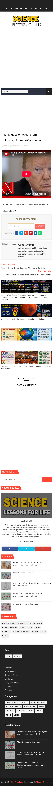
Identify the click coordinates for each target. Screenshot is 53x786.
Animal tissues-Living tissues (27, 604)
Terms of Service (12, 675)
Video (5, 636)
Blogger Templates (44, 782)
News (25, 146)
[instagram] (46, 9)
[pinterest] (21, 9)
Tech (43, 632)
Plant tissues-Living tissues (26, 573)
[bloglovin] (26, 9)
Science (6, 632)
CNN (14, 211)
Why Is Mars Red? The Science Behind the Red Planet (23, 319)
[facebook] (6, 9)
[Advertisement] (26, 58)
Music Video (26, 627)
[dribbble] (31, 9)
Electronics (8, 623)
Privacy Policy (10, 671)
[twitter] (11, 9)
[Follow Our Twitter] (26, 549)
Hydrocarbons (9, 627)
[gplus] (16, 9)
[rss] (36, 9)
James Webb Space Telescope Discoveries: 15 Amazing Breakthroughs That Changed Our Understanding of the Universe (24, 297)
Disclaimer (9, 679)
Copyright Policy (11, 683)
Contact (8, 686)
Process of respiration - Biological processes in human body (31, 765)
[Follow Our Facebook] (10, 549)
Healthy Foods (35, 623)
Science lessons (21, 632)
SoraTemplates (17, 782)
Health (21, 623)
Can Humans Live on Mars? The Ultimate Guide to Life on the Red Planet (26, 367)
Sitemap (8, 690)
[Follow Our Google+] (43, 549)
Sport (35, 632)
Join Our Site (27, 541)
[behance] (41, 9)
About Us (8, 668)
